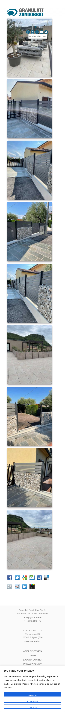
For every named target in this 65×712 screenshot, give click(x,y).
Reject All (32, 707)
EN (39, 27)
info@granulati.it (33, 617)
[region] (32, 689)
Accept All (32, 695)
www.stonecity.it (32, 641)
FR (47, 27)
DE (43, 27)
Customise (32, 701)
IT (36, 27)
